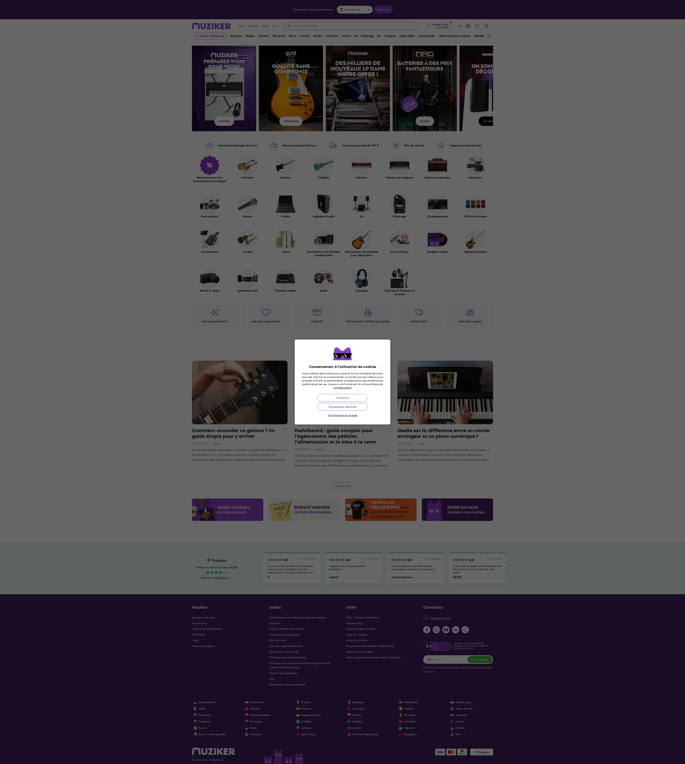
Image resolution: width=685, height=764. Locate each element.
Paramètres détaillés (342, 407)
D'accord (342, 398)
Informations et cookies (342, 415)
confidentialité (342, 388)
